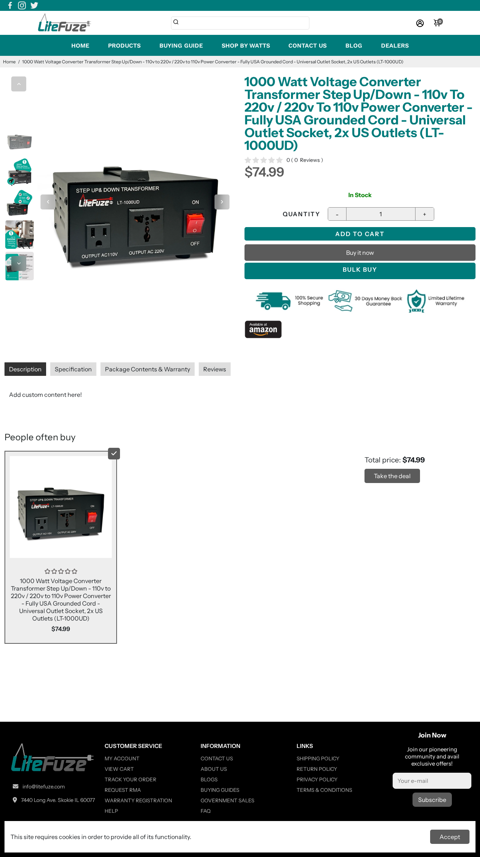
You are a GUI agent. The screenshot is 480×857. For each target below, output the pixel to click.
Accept (450, 837)
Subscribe (432, 799)
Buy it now (360, 252)
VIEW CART (119, 769)
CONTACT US (307, 45)
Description (25, 369)
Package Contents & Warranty (147, 369)
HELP (111, 811)
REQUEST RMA (123, 790)
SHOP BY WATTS (246, 45)
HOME (80, 45)
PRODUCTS (124, 45)
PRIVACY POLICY (317, 779)
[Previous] (18, 83)
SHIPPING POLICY (318, 758)
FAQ (206, 811)
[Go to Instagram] (22, 5)
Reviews (214, 369)
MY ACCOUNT (122, 758)
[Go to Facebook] (10, 5)
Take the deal (392, 476)
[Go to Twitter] (34, 5)
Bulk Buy (360, 269)
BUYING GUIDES (220, 790)
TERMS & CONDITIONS (324, 790)
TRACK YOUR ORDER (130, 779)
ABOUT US (214, 769)
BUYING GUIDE (181, 45)
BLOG (353, 45)
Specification (73, 369)
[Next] (18, 263)
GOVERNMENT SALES (227, 800)
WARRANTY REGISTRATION (138, 800)
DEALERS (395, 45)
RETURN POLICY (317, 769)
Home (9, 61)
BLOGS (209, 779)
